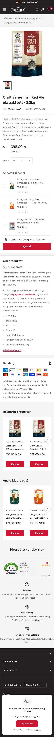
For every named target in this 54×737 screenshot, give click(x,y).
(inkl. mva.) (15, 151)
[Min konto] (42, 9)
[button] (19, 192)
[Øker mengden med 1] (29, 161)
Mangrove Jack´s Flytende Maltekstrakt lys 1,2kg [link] (30, 221)
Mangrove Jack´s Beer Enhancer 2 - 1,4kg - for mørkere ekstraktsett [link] (29, 181)
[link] (12, 186)
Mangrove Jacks (12, 109)
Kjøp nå (27, 246)
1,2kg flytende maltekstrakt (23, 294)
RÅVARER (8, 18)
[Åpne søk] (37, 9)
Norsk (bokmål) (10, 685)
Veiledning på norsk (12, 350)
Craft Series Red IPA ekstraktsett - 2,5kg (14, 447)
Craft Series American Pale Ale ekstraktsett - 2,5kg (39, 447)
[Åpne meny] (4, 9)
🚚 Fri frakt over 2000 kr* (27, 2)
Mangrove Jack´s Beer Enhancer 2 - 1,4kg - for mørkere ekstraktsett (14, 516)
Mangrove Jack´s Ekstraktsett (18, 22)
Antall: (6, 160)
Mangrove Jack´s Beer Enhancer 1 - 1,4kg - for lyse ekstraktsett (38, 516)
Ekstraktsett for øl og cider (27, 18)
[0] (49, 9)
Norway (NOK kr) (33, 685)
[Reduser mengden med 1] (14, 161)
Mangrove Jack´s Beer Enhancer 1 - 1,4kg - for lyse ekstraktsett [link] (31, 201)
